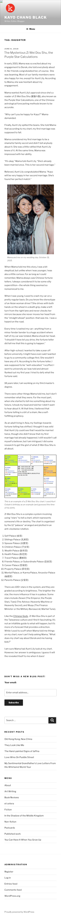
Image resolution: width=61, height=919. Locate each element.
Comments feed (13, 890)
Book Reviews (11, 797)
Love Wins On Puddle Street (19, 757)
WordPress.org (12, 896)
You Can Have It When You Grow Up (22, 839)
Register (8, 871)
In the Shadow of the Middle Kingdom (24, 815)
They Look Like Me (14, 745)
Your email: (10, 682)
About (7, 785)
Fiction (8, 809)
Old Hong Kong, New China (18, 739)
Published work (12, 834)
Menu (32, 29)
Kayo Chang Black (25, 17)
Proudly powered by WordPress (19, 912)
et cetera (9, 803)
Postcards (9, 827)
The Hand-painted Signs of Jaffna (21, 751)
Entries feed (10, 883)
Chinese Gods (20, 616)
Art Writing (10, 791)
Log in (7, 877)
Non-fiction (10, 821)
